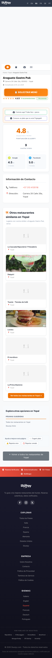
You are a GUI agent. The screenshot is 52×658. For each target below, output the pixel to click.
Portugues (26, 619)
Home (5, 72)
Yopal (10, 72)
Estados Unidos (26, 541)
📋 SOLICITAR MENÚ (26, 92)
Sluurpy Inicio (11, 426)
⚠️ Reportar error (13, 443)
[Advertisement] (26, 35)
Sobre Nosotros (26, 562)
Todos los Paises (26, 518)
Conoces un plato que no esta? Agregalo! (27, 118)
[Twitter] (32, 502)
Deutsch (26, 615)
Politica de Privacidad (26, 571)
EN (32, 3)
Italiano (26, 596)
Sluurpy (26, 546)
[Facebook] (19, 502)
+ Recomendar (42, 98)
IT (27, 3)
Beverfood (42, 635)
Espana (26, 532)
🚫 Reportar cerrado (30, 443)
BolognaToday (16, 638)
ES (36, 3)
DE (45, 3)
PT (50, 3)
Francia (26, 527)
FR (41, 3)
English (26, 601)
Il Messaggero (19, 635)
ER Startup (27, 638)
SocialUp (37, 638)
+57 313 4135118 (30, 187)
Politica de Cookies (26, 580)
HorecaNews (32, 635)
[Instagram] (26, 502)
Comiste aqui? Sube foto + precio (27, 112)
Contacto (26, 566)
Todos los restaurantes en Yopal (18, 422)
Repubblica (8, 635)
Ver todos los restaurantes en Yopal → (26, 395)
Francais (26, 610)
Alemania (26, 536)
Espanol (26, 605)
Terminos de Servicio (26, 576)
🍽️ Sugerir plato (35, 438)
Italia (26, 523)
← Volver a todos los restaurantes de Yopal (26, 456)
